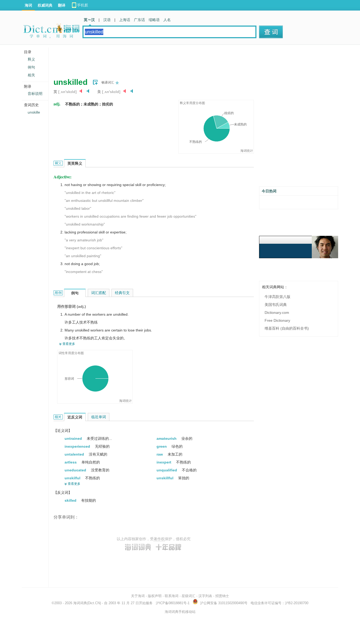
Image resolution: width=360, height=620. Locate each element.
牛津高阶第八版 (277, 297)
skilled (71, 500)
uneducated (76, 470)
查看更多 (68, 344)
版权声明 (155, 596)
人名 (167, 20)
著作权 (159, 539)
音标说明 (35, 93)
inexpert (164, 462)
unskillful (165, 478)
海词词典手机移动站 (180, 612)
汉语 (107, 20)
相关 (31, 75)
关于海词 (138, 596)
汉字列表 (205, 596)
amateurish (167, 438)
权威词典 (45, 5)
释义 (31, 59)
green (162, 446)
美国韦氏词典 (276, 304)
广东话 (139, 20)
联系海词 (171, 596)
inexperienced (78, 446)
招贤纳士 (222, 596)
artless (71, 462)
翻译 (61, 5)
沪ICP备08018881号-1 (172, 603)
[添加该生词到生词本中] (95, 82)
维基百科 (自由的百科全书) (287, 328)
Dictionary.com (277, 312)
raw (160, 454)
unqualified (167, 470)
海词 (28, 5)
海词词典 (80, 603)
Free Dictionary (277, 320)
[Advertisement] (149, 59)
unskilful (73, 478)
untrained (74, 438)
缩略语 (154, 20)
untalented (75, 454)
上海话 (124, 20)
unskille (34, 112)
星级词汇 (188, 596)
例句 (31, 67)
